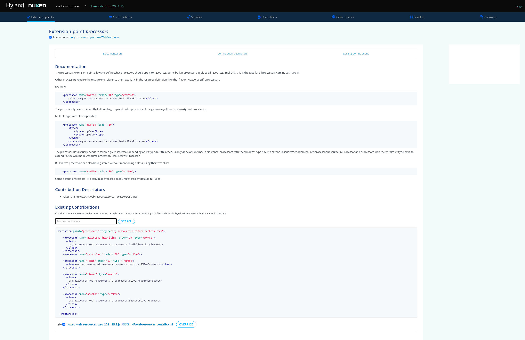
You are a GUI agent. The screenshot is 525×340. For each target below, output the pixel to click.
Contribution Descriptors (232, 53)
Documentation (112, 53)
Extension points (42, 17)
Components (345, 17)
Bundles (419, 17)
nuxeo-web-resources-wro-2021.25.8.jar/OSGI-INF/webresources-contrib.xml (120, 324)
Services (196, 17)
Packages (490, 17)
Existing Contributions (356, 53)
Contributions (122, 17)
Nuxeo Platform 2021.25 (107, 6)
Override (186, 324)
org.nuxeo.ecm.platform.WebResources (95, 37)
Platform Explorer (68, 6)
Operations (269, 17)
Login (519, 6)
